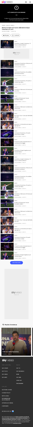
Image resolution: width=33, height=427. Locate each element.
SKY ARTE (4, 377)
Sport (3, 25)
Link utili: (4, 386)
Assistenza (13, 419)
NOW (17, 374)
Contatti (19, 419)
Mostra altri (16, 262)
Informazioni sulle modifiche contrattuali (18, 418)
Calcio (8, 25)
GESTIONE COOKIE (7, 389)
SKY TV (18, 368)
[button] (6, 35)
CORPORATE (5, 406)
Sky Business (20, 371)
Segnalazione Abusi (17, 423)
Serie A (12, 25)
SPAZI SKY (19, 380)
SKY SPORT (5, 368)
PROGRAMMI (19, 383)
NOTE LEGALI (5, 395)
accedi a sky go (6, 411)
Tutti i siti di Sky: (6, 365)
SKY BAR (18, 377)
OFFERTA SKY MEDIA (7, 403)
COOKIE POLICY (6, 392)
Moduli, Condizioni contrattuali (22, 416)
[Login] (26, 2)
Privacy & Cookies (5, 418)
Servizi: (18, 365)
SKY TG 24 (5, 371)
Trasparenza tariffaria (6, 419)
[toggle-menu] (30, 2)
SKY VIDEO (5, 374)
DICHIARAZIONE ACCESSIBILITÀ (6, 399)
